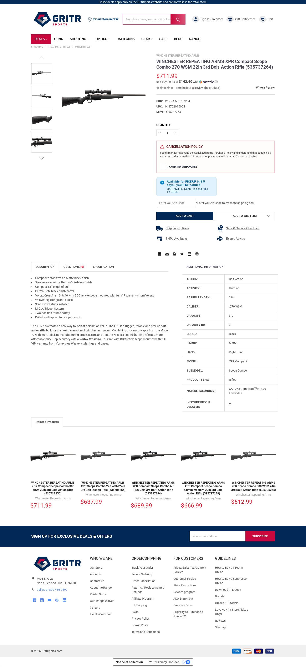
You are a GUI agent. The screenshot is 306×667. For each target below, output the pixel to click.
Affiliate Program (142, 598)
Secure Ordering (142, 574)
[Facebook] (159, 254)
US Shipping (139, 605)
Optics (101, 39)
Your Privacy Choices (164, 662)
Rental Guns (98, 594)
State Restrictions (184, 585)
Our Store (96, 567)
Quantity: (164, 125)
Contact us (97, 581)
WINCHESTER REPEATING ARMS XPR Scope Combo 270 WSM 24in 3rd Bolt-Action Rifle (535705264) (103, 486)
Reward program (184, 592)
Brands (219, 596)
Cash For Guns (183, 605)
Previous (41, 57)
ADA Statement (183, 598)
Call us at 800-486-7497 (52, 589)
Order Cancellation (143, 581)
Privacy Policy (149, 618)
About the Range (101, 587)
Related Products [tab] (47, 422)
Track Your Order (142, 567)
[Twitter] (182, 254)
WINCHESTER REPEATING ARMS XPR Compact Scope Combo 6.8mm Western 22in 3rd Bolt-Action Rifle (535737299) (203, 488)
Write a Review (265, 87)
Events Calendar (100, 614)
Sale (163, 39)
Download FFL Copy (228, 589)
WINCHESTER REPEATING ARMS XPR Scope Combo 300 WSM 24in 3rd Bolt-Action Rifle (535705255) (253, 486)
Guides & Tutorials (226, 603)
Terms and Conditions (149, 632)
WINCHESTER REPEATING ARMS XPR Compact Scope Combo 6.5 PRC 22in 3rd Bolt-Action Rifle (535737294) (153, 488)
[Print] (174, 254)
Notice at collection (129, 662)
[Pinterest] (197, 254)
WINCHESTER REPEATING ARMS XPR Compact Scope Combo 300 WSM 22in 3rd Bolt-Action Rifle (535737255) (53, 488)
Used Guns (126, 39)
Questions (73, 266)
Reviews (220, 620)
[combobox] (154, 19)
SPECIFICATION (103, 266)
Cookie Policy (149, 625)
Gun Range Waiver (102, 601)
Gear (145, 39)
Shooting (78, 39)
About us (96, 574)
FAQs (135, 612)
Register (217, 19)
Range (194, 39)
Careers (95, 607)
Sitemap (220, 627)
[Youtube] (49, 600)
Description (45, 266)
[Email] (167, 254)
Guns (58, 39)
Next (41, 158)
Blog (178, 39)
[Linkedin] (189, 254)
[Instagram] (42, 600)
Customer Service (184, 578)
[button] (187, 82)
